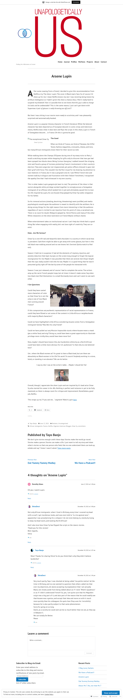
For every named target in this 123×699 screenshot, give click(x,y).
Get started (76, 2)
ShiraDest (36, 506)
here (75, 400)
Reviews (54, 423)
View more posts (64, 448)
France (45, 426)
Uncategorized (63, 423)
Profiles (74, 61)
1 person (36, 494)
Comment (89, 653)
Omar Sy (74, 426)
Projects (90, 61)
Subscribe (22, 679)
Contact (104, 61)
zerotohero (82, 426)
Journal (67, 61)
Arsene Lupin (84, 677)
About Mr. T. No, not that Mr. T (90, 685)
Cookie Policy (49, 694)
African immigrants (36, 426)
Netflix (50, 426)
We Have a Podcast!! (86, 672)
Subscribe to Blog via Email (28, 663)
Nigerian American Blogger (62, 426)
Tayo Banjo (33, 423)
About (96, 61)
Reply (29, 498)
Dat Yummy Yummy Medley (89, 681)
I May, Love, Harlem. (86, 668)
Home (60, 61)
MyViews (81, 61)
